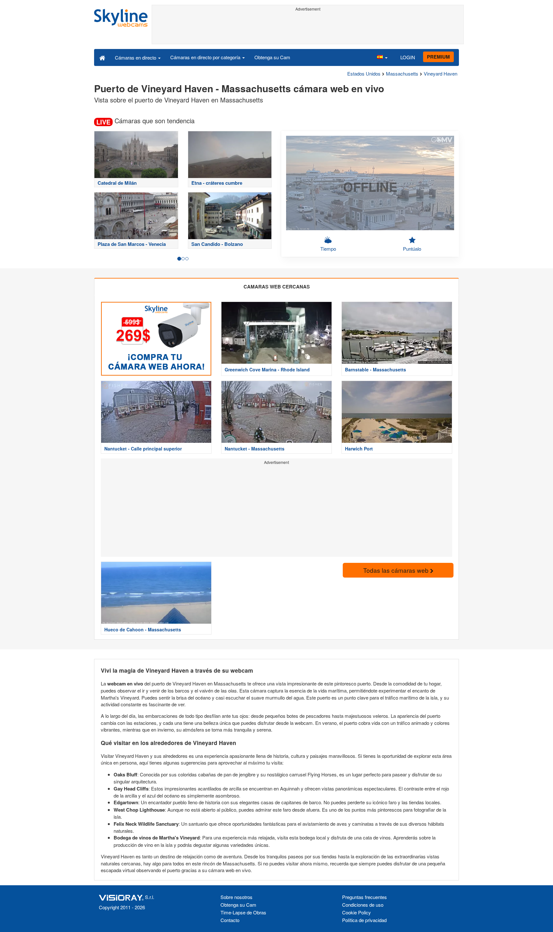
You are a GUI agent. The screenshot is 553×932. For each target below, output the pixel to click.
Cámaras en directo (136, 57)
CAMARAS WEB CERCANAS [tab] (277, 286)
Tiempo (328, 248)
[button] (382, 57)
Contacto (229, 920)
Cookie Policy (356, 912)
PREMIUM (438, 56)
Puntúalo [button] (412, 248)
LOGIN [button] (407, 57)
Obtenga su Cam (272, 57)
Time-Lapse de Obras (243, 912)
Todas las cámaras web (396, 570)
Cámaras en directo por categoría (206, 57)
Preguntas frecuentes (364, 897)
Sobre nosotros (236, 897)
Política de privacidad (364, 920)
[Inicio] (102, 57)
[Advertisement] (307, 27)
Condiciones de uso (362, 904)
